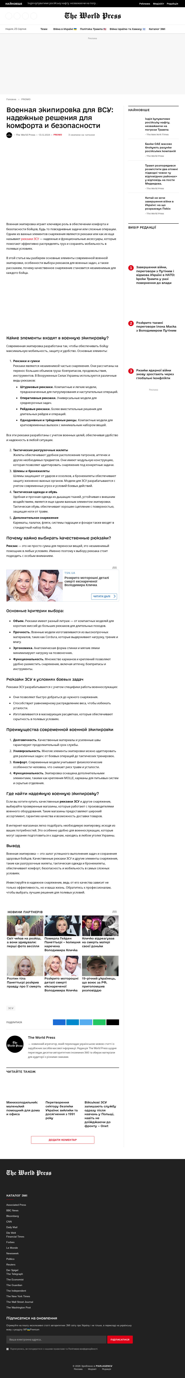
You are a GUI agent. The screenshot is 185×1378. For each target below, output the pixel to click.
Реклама (144, 3)
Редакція (172, 3)
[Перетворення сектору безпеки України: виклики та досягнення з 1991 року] (63, 1087)
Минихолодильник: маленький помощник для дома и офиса (23, 1108)
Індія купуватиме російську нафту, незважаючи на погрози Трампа (64, 3)
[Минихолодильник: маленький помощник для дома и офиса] (23, 1087)
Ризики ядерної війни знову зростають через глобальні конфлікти (155, 374)
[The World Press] (92, 15)
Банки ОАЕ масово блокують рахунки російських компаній (160, 147)
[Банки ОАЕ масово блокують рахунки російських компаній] (135, 148)
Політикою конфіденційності (83, 1349)
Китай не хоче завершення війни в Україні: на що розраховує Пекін (159, 203)
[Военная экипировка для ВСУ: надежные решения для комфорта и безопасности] (62, 179)
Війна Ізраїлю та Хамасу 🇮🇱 (127, 29)
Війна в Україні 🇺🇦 (65, 29)
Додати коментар (63, 1139)
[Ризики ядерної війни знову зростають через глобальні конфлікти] (153, 351)
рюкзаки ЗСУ (30, 239)
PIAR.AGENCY (104, 1366)
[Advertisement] (92, 66)
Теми (43, 29)
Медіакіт (158, 3)
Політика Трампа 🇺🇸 (93, 29)
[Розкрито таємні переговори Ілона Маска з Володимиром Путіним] (153, 304)
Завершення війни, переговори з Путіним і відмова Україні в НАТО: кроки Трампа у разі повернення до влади (155, 274)
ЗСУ (11, 1008)
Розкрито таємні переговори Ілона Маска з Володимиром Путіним (156, 326)
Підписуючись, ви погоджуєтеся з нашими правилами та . (54, 1349)
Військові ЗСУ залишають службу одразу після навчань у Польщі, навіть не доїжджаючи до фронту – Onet (100, 1114)
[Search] (178, 29)
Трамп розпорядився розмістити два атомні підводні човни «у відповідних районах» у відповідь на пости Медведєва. (161, 174)
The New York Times (158, 134)
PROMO (57, 134)
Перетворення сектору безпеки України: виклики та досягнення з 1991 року (62, 1110)
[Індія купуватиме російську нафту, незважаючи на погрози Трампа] (135, 123)
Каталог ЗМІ (157, 29)
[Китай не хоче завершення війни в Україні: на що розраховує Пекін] (135, 202)
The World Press (25, 134)
